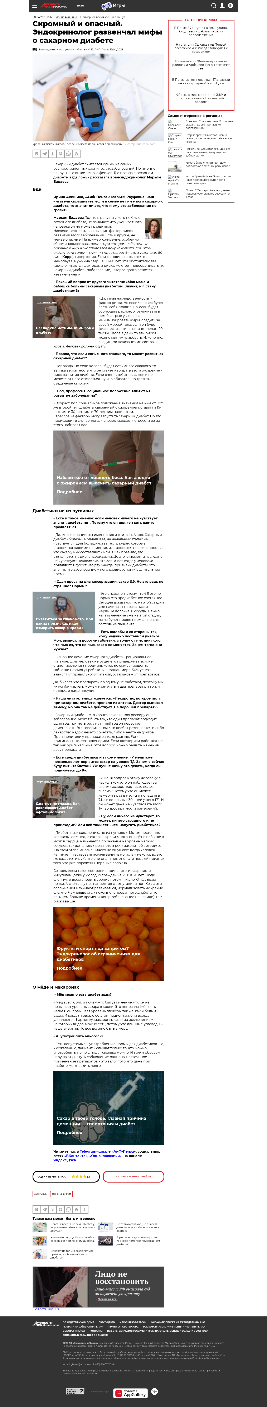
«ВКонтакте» (75, 1156)
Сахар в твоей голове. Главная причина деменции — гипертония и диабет (101, 1121)
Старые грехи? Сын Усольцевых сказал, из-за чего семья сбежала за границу (209, 138)
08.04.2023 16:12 (42, 17)
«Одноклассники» (105, 1156)
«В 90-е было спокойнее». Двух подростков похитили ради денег (208, 164)
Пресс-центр (107, 1322)
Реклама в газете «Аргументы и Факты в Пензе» (174, 1326)
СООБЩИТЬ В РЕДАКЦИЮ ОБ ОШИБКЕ (85, 1335)
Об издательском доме (78, 1322)
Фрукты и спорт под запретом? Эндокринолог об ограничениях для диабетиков (98, 954)
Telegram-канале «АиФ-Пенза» (108, 1151)
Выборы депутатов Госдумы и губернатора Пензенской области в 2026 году (157, 1331)
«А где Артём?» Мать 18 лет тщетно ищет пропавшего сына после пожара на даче (208, 180)
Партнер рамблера (99, 1391)
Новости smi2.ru (46, 1309)
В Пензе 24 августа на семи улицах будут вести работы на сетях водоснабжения (201, 31)
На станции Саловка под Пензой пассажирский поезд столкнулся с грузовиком (201, 48)
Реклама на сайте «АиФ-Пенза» (83, 1326)
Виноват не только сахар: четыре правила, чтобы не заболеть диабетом (71, 1254)
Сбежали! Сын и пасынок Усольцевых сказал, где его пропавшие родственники (210, 124)
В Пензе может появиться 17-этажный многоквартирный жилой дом (201, 81)
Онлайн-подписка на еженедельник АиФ (178, 1322)
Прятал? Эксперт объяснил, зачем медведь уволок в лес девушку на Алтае (208, 194)
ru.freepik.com (146, 144)
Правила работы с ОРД (123, 1326)
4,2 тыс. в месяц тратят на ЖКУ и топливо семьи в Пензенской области (201, 98)
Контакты (96, 1331)
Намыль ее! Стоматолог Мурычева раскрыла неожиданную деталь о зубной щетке (208, 152)
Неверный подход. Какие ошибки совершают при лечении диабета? (72, 1239)
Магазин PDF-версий (133, 1322)
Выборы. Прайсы (74, 1331)
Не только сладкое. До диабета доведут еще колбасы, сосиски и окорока (137, 1227)
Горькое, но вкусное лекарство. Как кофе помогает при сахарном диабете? (138, 1241)
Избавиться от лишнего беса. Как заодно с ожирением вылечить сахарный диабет (104, 480)
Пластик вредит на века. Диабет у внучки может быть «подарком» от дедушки (72, 1227)
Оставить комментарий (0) (133, 1176)
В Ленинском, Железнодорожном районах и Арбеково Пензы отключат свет (201, 65)
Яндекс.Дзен (64, 1160)
